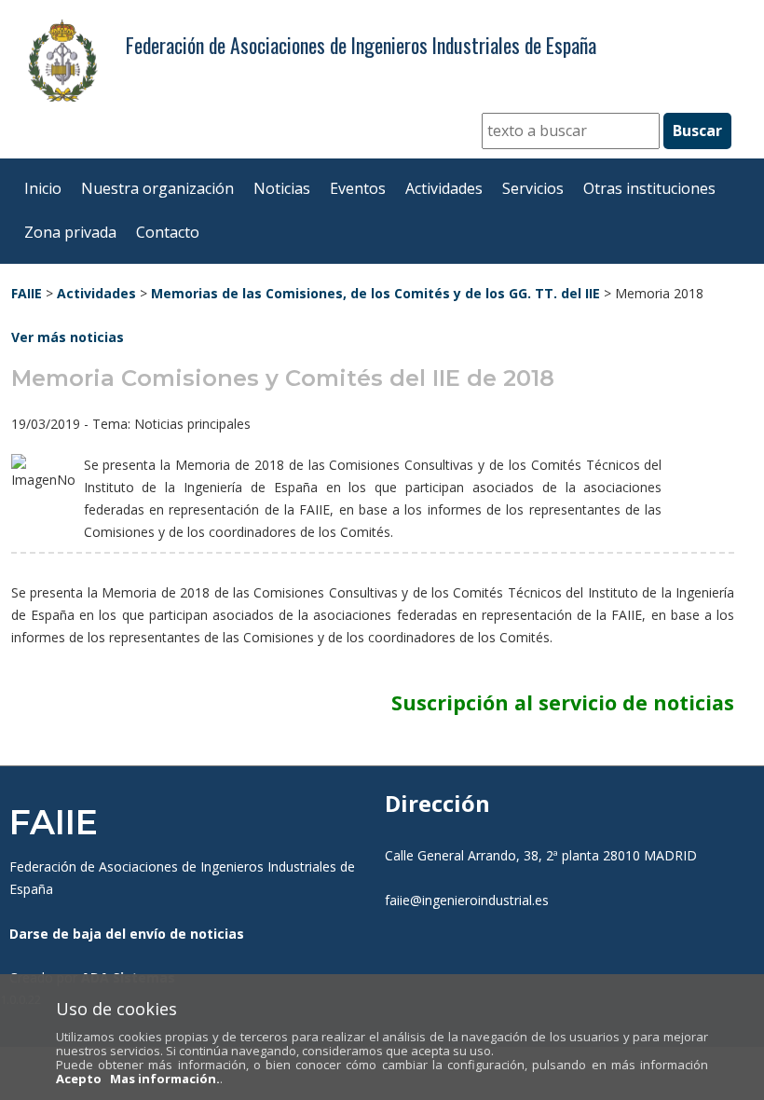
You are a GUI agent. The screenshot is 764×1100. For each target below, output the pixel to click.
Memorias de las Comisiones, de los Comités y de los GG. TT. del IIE (375, 293)
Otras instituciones (649, 188)
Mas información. (165, 1078)
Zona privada (70, 232)
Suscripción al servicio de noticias (562, 702)
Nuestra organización (157, 188)
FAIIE (26, 293)
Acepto (79, 1078)
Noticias (281, 188)
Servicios (533, 188)
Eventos (358, 188)
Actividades (444, 188)
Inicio (42, 188)
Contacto (167, 232)
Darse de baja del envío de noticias (126, 933)
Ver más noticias (67, 337)
